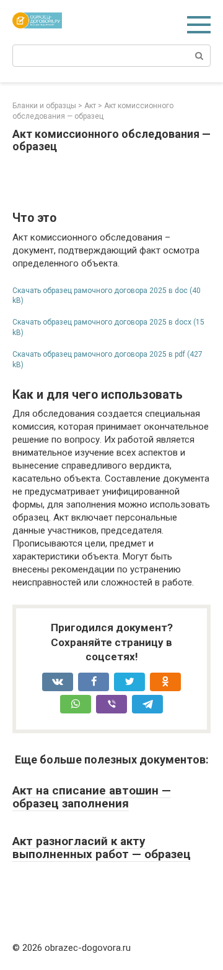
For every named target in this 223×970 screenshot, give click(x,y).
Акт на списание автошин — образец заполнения (91, 796)
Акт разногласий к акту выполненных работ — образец (101, 847)
